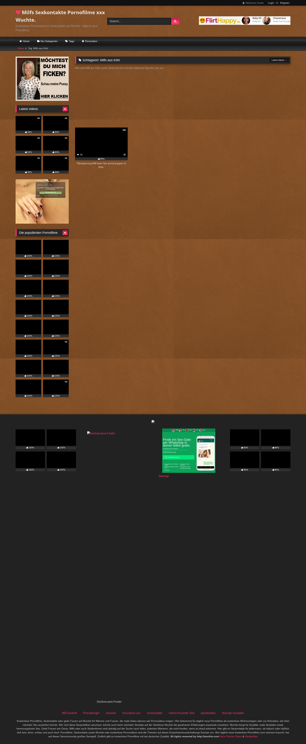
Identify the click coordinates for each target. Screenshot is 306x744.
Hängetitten (251, 736)
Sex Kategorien (49, 41)
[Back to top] (295, 733)
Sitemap (163, 476)
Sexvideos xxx (131, 713)
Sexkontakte (154, 713)
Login (271, 2)
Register (285, 2)
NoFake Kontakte (233, 713)
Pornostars (91, 41)
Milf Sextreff (69, 713)
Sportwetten (208, 713)
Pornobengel (91, 713)
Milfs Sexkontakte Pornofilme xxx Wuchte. (60, 16)
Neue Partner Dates (231, 736)
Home (26, 41)
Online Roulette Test (181, 713)
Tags (71, 41)
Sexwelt (111, 713)
